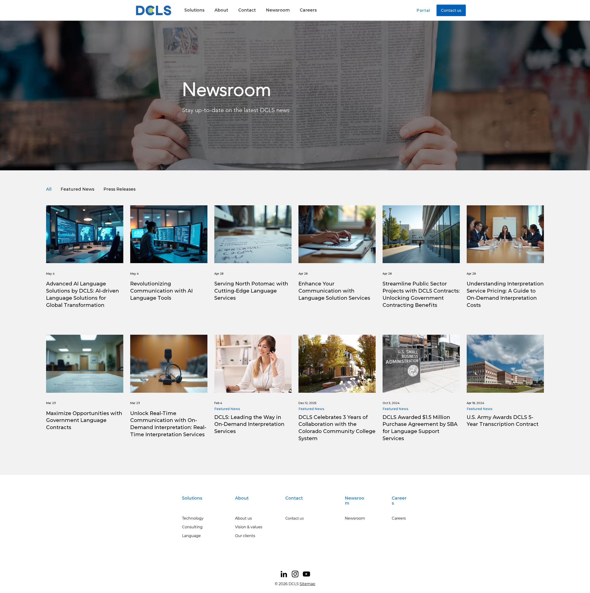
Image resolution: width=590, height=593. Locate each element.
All (48, 189)
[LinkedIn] (283, 574)
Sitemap (307, 584)
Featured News (77, 189)
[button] (194, 10)
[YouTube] (306, 574)
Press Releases (119, 189)
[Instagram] (295, 574)
